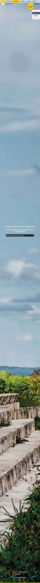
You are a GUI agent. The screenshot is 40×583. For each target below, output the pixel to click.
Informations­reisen (30, 7)
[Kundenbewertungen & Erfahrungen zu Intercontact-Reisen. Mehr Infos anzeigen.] (36, 14)
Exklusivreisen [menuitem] (9, 3)
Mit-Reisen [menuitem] (34, 1)
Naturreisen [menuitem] (28, 1)
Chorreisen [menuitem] (22, 1)
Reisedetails (17, 574)
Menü (35, 3)
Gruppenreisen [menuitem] (16, 1)
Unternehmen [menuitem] (8, 1)
